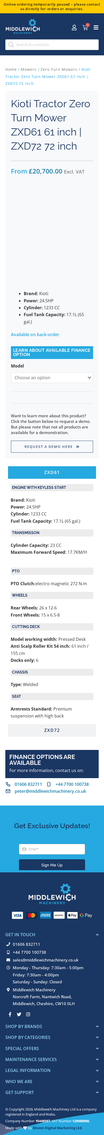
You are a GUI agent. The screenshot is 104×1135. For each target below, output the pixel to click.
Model (17, 366)
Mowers (28, 69)
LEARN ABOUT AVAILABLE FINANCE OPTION (52, 352)
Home (11, 69)
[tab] (52, 472)
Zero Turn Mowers (59, 69)
